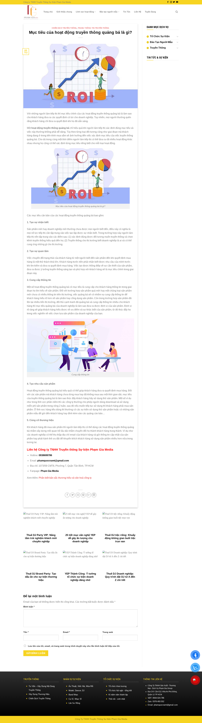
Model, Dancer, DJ (76, 690)
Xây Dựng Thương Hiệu (39, 694)
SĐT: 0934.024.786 (156, 698)
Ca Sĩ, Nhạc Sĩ (75, 699)
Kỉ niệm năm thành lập (118, 695)
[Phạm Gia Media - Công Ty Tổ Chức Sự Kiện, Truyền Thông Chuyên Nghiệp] (30, 11)
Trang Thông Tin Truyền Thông (93, 28)
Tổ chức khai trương (117, 686)
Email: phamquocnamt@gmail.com (163, 705)
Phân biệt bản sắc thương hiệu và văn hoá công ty (65, 478)
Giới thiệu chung (64, 12)
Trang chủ (48, 12)
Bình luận (28, 606)
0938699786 (45, 455)
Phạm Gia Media (50, 471)
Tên (26, 632)
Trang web (107, 632)
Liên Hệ (137, 12)
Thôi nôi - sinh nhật (117, 699)
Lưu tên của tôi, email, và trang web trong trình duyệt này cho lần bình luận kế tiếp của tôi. (74, 646)
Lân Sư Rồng (74, 703)
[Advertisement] (163, 108)
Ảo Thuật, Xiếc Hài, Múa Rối (81, 686)
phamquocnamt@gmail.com (53, 460)
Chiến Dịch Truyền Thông (64, 28)
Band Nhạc (73, 695)
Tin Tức (126, 12)
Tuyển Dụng (150, 12)
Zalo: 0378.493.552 (156, 701)
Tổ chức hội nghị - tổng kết (120, 690)
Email (66, 632)
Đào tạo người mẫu (108, 12)
